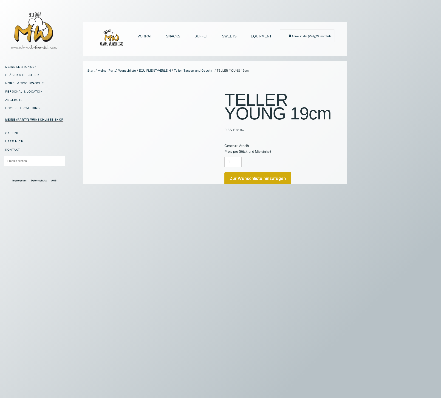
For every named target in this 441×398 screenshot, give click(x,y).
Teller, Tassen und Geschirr (194, 70)
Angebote (14, 100)
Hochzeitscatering (22, 108)
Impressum (19, 180)
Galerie (12, 133)
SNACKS (173, 36)
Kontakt (12, 149)
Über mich (14, 141)
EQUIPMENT (261, 36)
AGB (54, 180)
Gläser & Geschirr (22, 75)
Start (91, 70)
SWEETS (229, 36)
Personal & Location (24, 91)
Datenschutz (39, 180)
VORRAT (145, 36)
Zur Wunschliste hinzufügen (258, 178)
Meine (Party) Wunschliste (117, 70)
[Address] (30, 173)
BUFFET (201, 36)
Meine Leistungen (21, 66)
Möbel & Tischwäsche (24, 83)
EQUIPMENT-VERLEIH (155, 70)
